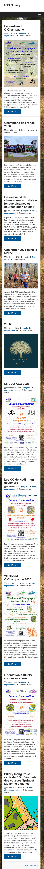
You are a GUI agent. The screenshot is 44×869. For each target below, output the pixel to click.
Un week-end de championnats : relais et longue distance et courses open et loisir (21, 202)
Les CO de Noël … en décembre (19, 481)
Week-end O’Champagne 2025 (17, 577)
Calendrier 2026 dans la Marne (20, 251)
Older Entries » (31, 865)
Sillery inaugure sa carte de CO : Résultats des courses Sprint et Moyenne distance (20, 779)
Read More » (12, 112)
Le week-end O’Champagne (14, 27)
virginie (23, 33)
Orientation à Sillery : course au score (19, 676)
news (32, 130)
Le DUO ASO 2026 (16, 384)
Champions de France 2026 (19, 124)
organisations (9, 36)
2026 (7, 324)
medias (7, 330)
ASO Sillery (12, 5)
